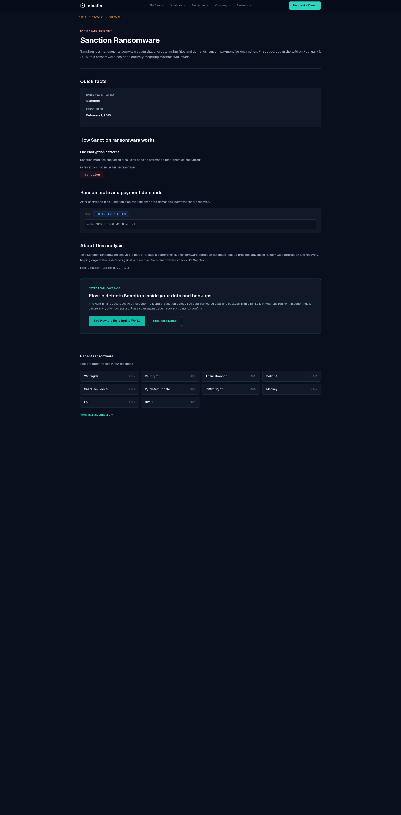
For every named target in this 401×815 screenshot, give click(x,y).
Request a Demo (305, 5)
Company (221, 5)
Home (82, 16)
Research (97, 16)
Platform (155, 5)
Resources (199, 5)
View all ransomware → (96, 414)
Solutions (176, 5)
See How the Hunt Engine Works (117, 320)
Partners (242, 5)
